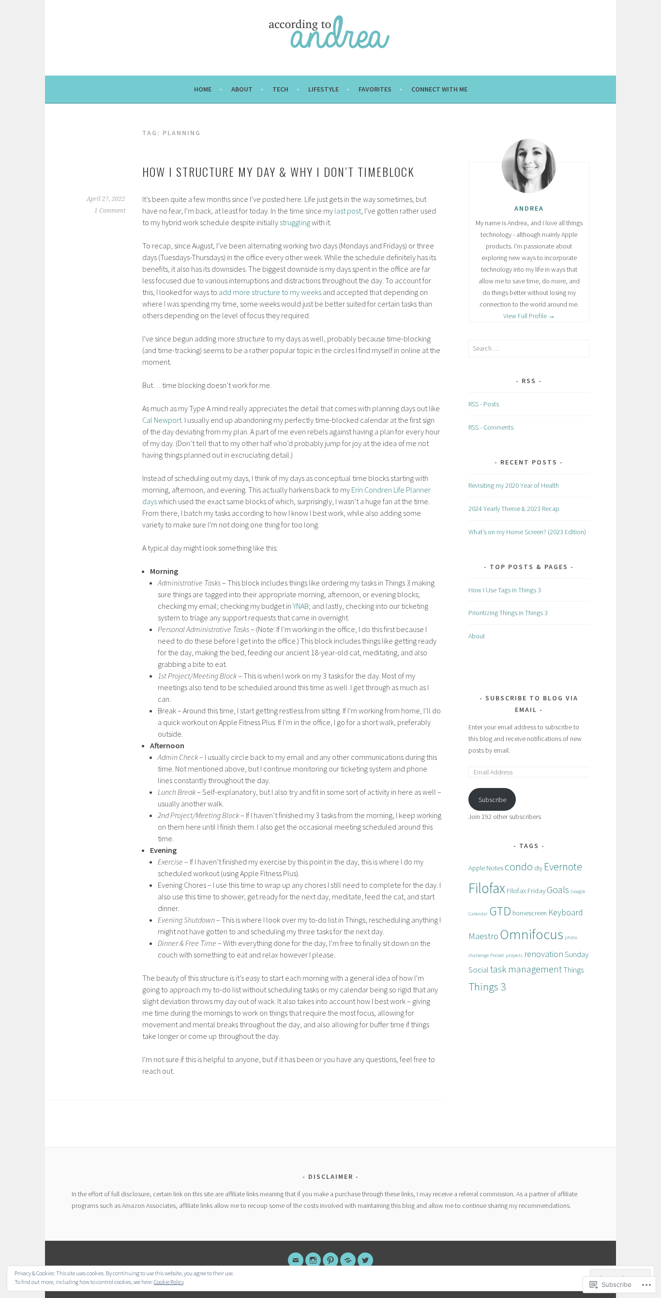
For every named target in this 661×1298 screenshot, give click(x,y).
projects (514, 955)
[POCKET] (348, 1260)
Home (202, 89)
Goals (558, 889)
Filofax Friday (526, 890)
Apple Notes (485, 867)
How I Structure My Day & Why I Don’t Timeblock (278, 171)
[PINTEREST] (330, 1260)
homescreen (529, 913)
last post (347, 211)
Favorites (375, 89)
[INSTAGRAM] (313, 1260)
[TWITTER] (365, 1260)
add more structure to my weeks (270, 292)
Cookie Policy (169, 1281)
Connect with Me (439, 89)
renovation (543, 953)
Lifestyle (323, 89)
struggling (295, 222)
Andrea (529, 208)
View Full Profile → (529, 315)
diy (538, 868)
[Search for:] (528, 348)
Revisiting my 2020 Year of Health (513, 485)
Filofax (486, 888)
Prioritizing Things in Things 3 (508, 612)
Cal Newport (161, 420)
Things (573, 969)
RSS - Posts (483, 404)
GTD (500, 911)
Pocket (497, 955)
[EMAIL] (295, 1260)
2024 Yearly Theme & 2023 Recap (513, 508)
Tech (280, 89)
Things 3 (487, 986)
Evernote (563, 866)
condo (519, 866)
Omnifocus (531, 934)
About (242, 89)
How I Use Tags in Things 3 (504, 590)
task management (526, 969)
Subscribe (492, 799)
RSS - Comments (490, 427)
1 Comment (109, 210)
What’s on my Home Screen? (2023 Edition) (527, 531)
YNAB (301, 606)
